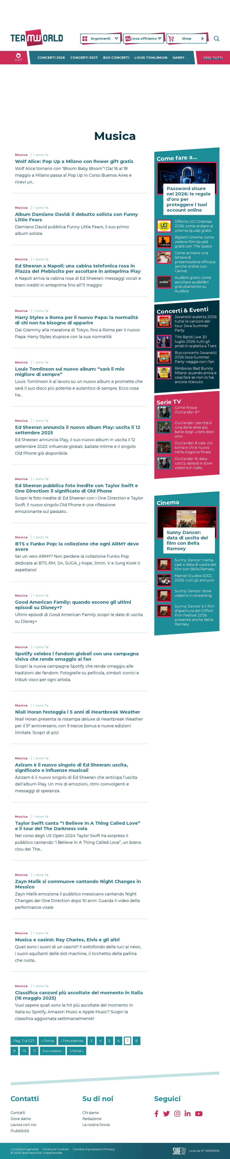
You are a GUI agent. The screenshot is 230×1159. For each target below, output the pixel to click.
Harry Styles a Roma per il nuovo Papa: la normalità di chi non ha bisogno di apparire (76, 320)
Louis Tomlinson (151, 58)
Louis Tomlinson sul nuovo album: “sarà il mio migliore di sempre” (69, 371)
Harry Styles (186, 58)
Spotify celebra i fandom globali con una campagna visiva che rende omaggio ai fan (77, 656)
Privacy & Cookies (56, 1149)
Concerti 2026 (51, 58)
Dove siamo (21, 1119)
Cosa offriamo (143, 38)
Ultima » (77, 1051)
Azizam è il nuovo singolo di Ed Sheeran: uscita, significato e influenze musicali (71, 767)
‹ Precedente (72, 1041)
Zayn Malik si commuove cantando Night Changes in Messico (78, 884)
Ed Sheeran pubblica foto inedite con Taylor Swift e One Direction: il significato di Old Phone (76, 488)
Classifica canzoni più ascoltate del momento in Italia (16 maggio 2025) (79, 995)
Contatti (18, 1113)
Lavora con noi (23, 1125)
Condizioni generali (25, 1149)
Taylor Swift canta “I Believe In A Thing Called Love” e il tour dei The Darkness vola (77, 825)
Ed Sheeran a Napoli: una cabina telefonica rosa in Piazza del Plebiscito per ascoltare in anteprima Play (78, 268)
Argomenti (100, 38)
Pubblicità (20, 1131)
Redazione (92, 1119)
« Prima (47, 1041)
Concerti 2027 (84, 58)
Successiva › (53, 1051)
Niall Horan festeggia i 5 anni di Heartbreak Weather (77, 712)
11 (34, 1051)
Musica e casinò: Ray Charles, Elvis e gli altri (67, 939)
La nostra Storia (96, 1125)
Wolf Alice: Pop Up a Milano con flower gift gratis (74, 161)
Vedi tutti (213, 58)
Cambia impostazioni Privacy (94, 1149)
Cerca (216, 38)
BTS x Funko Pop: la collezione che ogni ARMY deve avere (77, 546)
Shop (186, 38)
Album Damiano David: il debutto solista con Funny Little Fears (76, 217)
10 (24, 1051)
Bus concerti (116, 58)
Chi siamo (90, 1113)
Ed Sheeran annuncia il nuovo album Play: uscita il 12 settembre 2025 (77, 430)
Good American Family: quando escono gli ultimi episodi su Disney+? (73, 604)
